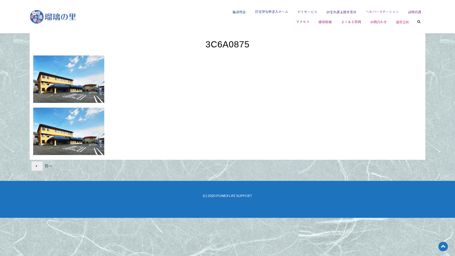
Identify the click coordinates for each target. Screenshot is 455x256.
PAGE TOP (440, 244)
